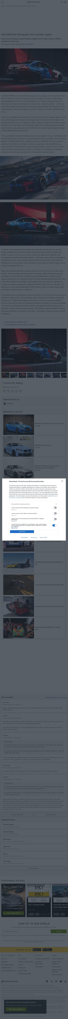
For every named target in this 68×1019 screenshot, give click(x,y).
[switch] (54, 508)
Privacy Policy (43, 537)
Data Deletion (24, 537)
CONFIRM (22, 531)
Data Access (34, 537)
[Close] (62, 481)
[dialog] (34, 509)
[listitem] (34, 504)
